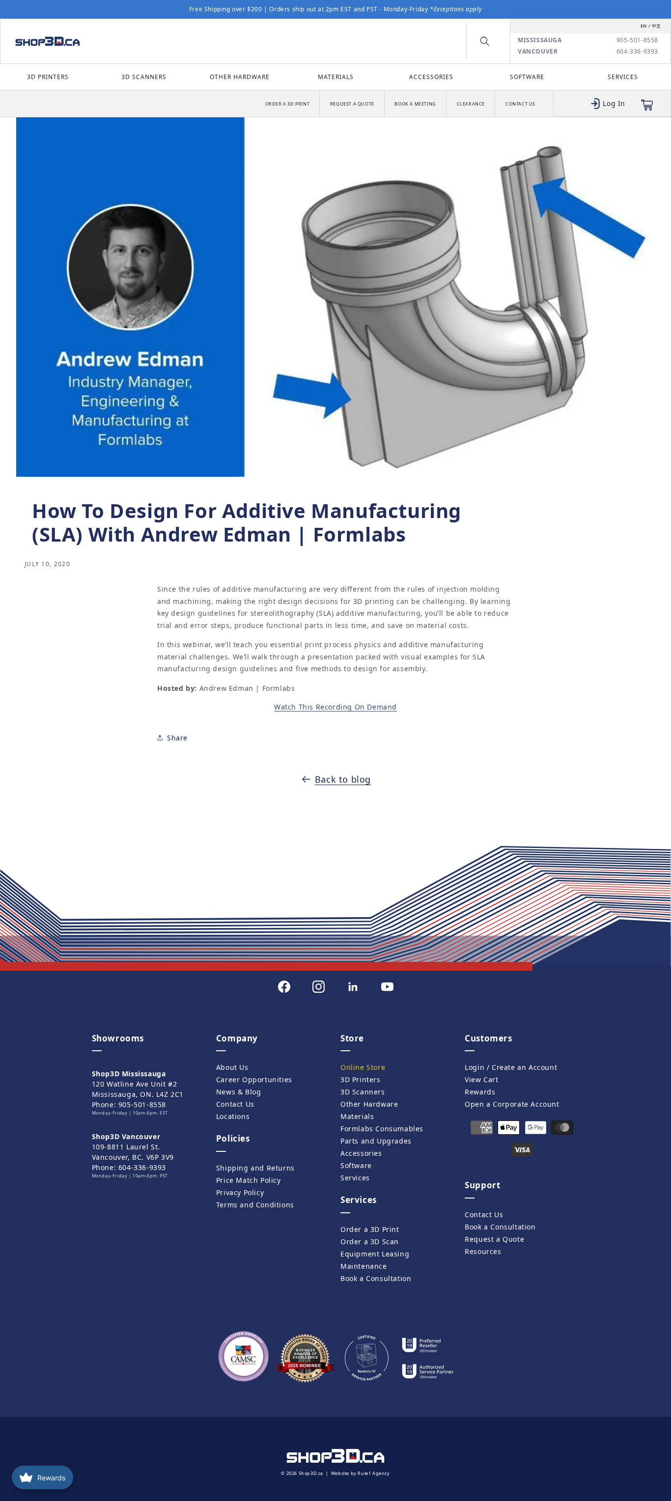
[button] (485, 41)
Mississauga (540, 40)
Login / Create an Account (511, 1067)
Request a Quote (352, 104)
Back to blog (343, 779)
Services (623, 77)
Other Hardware (240, 77)
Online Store (362, 1067)
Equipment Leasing (374, 1253)
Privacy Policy (240, 1192)
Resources (483, 1251)
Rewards (480, 1091)
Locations (233, 1116)
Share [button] (177, 737)
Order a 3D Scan (369, 1241)
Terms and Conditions (255, 1204)
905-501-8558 (637, 40)
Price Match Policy (248, 1180)
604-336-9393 (637, 51)
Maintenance (363, 1266)
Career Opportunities (254, 1079)
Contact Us (520, 104)
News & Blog (238, 1091)
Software (527, 77)
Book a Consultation (375, 1278)
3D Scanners (144, 77)
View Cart (481, 1079)
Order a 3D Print (287, 104)
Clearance (471, 104)
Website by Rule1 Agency (360, 1473)
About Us (232, 1067)
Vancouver (538, 51)
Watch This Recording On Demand (335, 706)
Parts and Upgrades (376, 1141)
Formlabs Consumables (381, 1128)
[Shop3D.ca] (88, 41)
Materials (336, 77)
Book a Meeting (415, 104)
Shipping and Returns (255, 1168)
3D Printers (48, 77)
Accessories (431, 77)
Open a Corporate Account (512, 1104)
